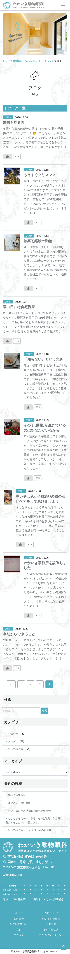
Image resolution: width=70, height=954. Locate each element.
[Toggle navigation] (63, 5)
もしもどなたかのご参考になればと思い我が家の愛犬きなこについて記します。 (34, 820)
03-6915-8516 (14, 874)
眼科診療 (19, 919)
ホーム (19, 913)
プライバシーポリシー (51, 935)
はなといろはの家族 (19, 803)
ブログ (11, 741)
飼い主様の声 (15, 749)
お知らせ (13, 733)
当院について (51, 913)
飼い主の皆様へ (51, 919)
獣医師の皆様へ (19, 924)
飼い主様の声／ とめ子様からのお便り (29, 830)
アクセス (19, 935)
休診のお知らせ (16, 795)
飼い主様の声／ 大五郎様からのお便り (29, 810)
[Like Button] (7, 156)
